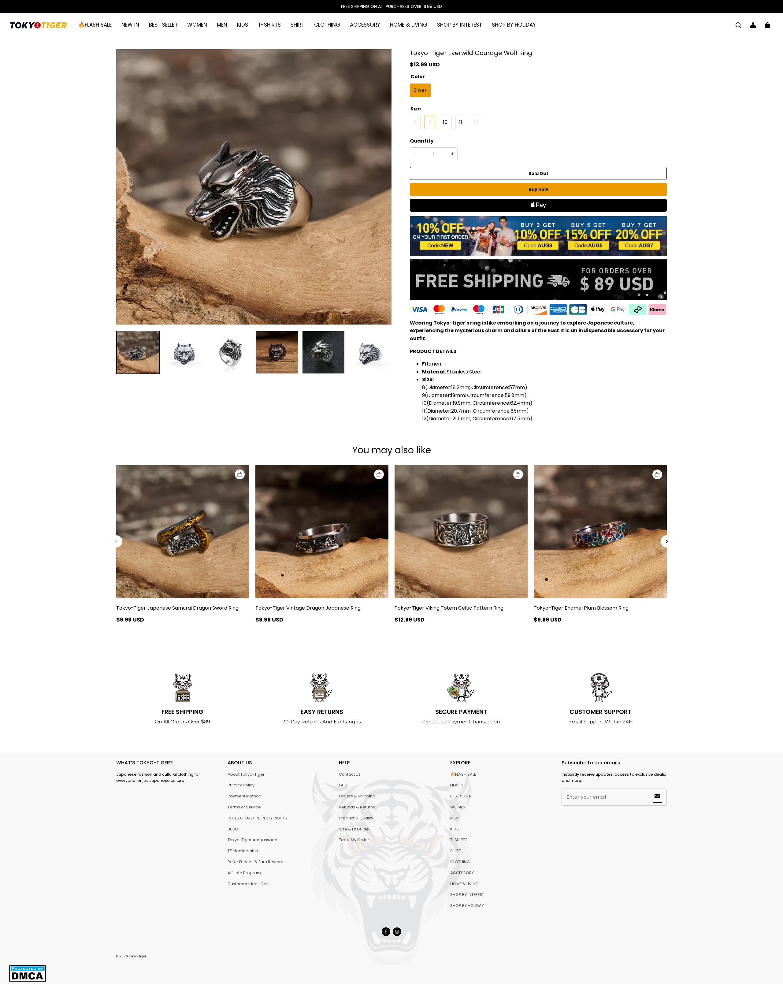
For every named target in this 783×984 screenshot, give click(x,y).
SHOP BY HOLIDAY (514, 24)
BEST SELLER (163, 24)
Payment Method (245, 796)
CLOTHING (327, 24)
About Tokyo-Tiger (246, 774)
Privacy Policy (241, 785)
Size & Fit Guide (354, 829)
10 (445, 122)
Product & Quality (356, 818)
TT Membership (243, 851)
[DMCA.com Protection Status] (27, 981)
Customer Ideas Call (248, 884)
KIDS (242, 24)
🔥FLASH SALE (95, 24)
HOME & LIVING (408, 24)
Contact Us (350, 774)
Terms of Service (244, 807)
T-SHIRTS (269, 24)
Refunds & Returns (357, 807)
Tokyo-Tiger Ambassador (253, 840)
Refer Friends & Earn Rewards (257, 862)
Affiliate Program (244, 873)
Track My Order (354, 840)
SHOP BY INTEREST (459, 24)
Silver (420, 90)
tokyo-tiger (137, 956)
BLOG (233, 829)
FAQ (343, 785)
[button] (738, 25)
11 (460, 122)
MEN (222, 24)
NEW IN (130, 24)
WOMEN (197, 24)
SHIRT (297, 24)
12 (476, 122)
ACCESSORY (365, 24)
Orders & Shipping (357, 796)
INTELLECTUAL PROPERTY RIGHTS (257, 818)
